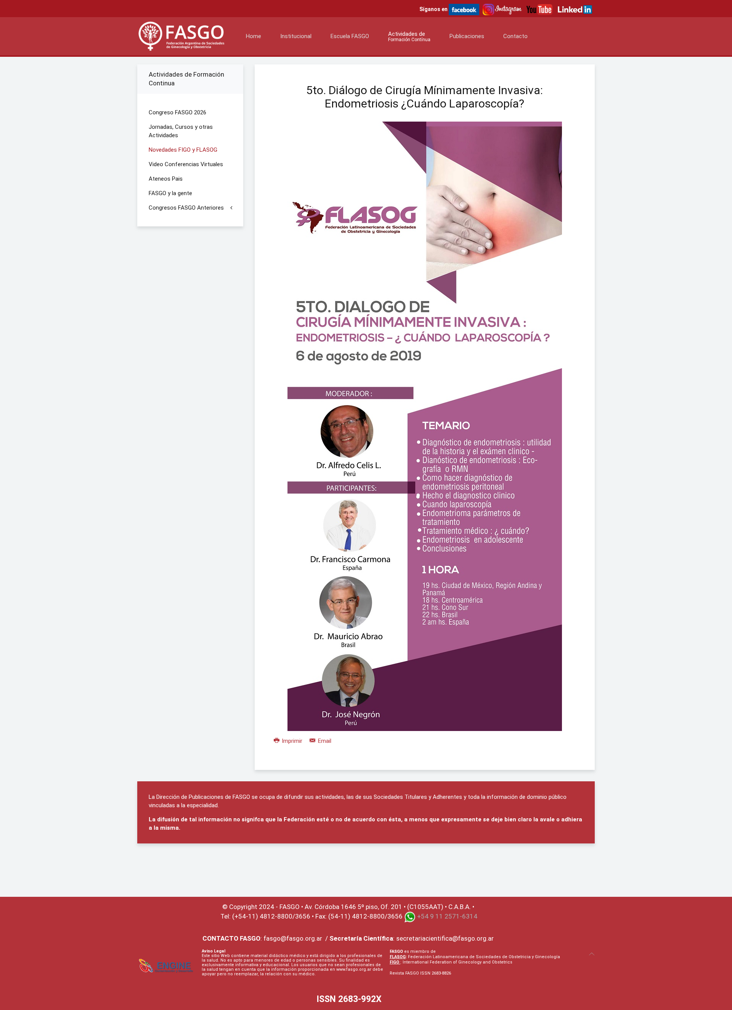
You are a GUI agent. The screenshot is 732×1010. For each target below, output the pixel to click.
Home (253, 36)
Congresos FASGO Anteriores (186, 207)
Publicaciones (466, 36)
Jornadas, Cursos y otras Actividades (181, 131)
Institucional (295, 36)
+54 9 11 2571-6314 (447, 916)
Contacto (515, 36)
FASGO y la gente (170, 193)
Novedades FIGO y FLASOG (183, 149)
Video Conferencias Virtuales (186, 164)
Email (323, 740)
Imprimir (292, 740)
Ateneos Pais (166, 178)
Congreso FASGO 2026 (177, 112)
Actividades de (409, 36)
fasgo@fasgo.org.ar (292, 938)
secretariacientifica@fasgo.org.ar (445, 938)
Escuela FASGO (350, 36)
